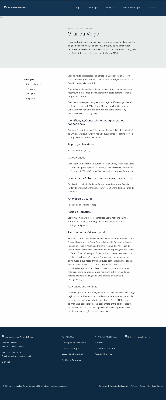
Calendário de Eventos (106, 348)
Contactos (103, 386)
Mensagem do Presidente (74, 342)
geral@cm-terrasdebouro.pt (19, 356)
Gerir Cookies (157, 386)
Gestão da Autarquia (71, 360)
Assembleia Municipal (72, 354)
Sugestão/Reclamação (119, 386)
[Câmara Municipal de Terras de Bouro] (15, 7)
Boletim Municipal (103, 354)
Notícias (99, 342)
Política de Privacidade (140, 386)
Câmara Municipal (70, 348)
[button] (78, 7)
